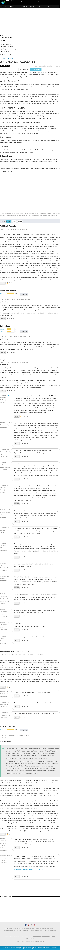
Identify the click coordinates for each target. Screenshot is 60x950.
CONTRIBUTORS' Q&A (5, 54)
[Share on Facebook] (1, 66)
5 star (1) (2, 293)
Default (9, 221)
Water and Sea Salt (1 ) (6, 51)
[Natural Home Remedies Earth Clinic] (3, 2)
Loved (20, 221)
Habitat (25, 6)
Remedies (4, 6)
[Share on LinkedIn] (5, 66)
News (32, 6)
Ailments (12, 6)
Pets (19, 6)
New (15, 221)
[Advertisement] (30, 191)
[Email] (7, 66)
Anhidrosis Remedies (6, 44)
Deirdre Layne (39, 66)
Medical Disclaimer (37, 936)
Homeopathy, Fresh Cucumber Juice (9, 49)
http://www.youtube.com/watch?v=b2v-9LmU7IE (28, 869)
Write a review (24, 294)
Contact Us (50, 6)
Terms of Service (46, 936)
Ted (8, 395)
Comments (36, 69)
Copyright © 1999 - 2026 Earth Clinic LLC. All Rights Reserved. (30, 941)
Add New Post (11, 4)
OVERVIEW (2, 40)
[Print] (9, 66)
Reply (3, 283)
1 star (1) (2, 331)
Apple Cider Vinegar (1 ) (7, 46)
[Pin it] (3, 66)
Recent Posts (40, 6)
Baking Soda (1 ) (5, 48)
